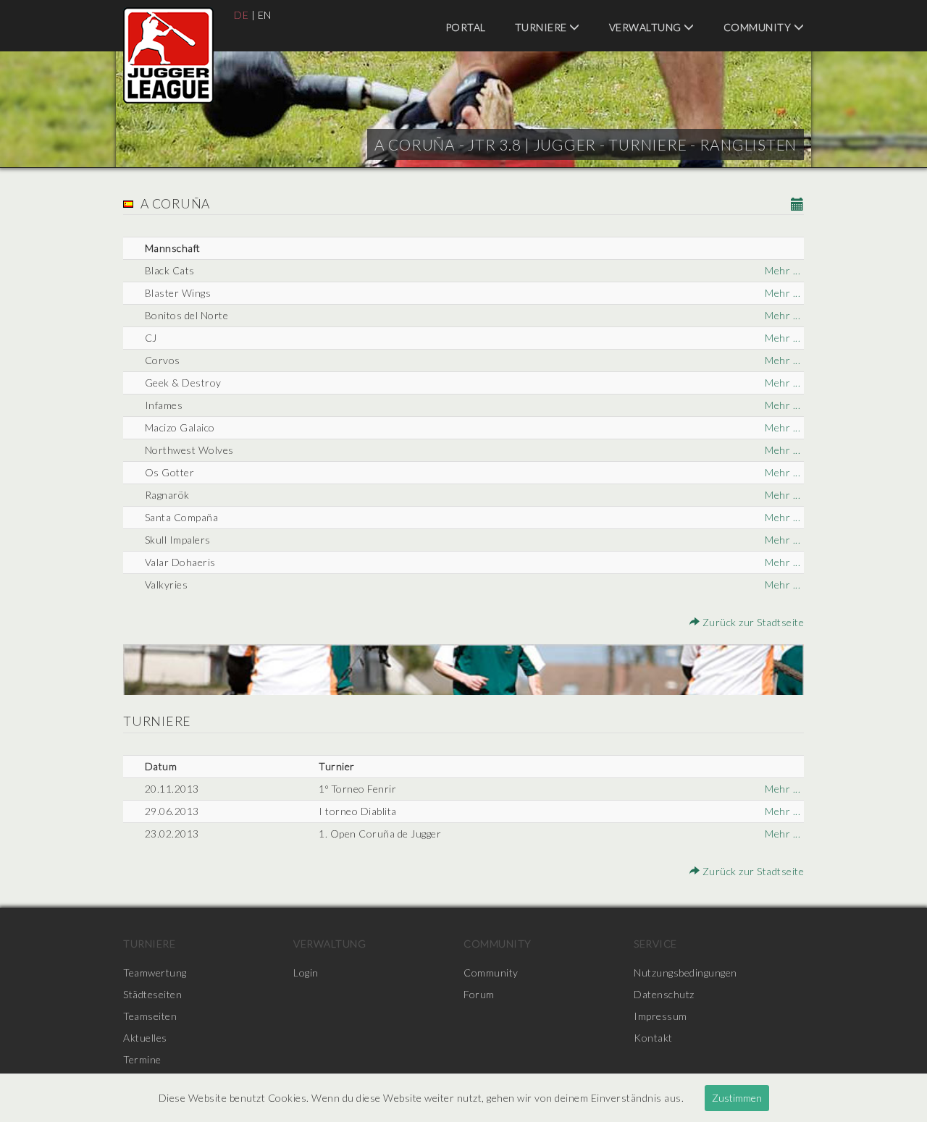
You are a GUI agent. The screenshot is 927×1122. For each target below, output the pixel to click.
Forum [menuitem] (479, 994)
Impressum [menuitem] (660, 1016)
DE (241, 15)
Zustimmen (737, 1098)
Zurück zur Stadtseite (752, 622)
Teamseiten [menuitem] (150, 1016)
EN (265, 15)
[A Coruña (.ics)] (798, 205)
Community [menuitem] (758, 27)
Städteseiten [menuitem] (152, 994)
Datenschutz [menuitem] (664, 994)
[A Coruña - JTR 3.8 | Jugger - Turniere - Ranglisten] (168, 55)
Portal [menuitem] (465, 27)
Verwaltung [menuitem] (646, 27)
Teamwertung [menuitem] (155, 972)
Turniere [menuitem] (542, 27)
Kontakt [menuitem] (653, 1038)
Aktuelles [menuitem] (145, 1038)
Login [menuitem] (306, 972)
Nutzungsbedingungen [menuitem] (685, 972)
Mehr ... (782, 270)
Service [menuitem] (655, 943)
